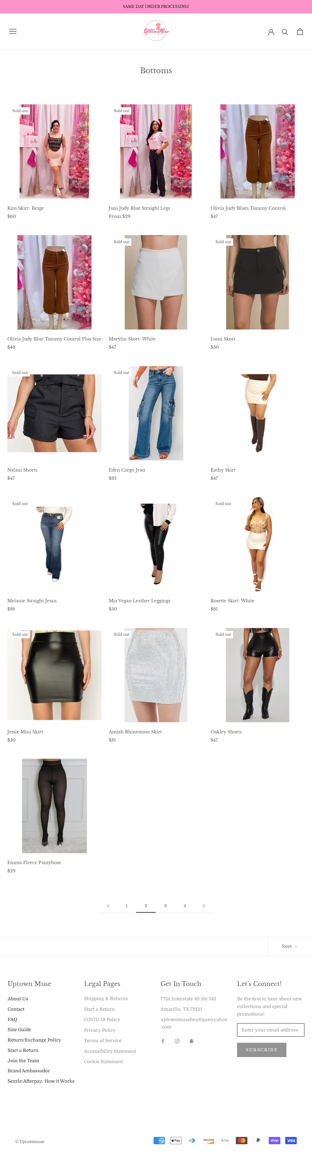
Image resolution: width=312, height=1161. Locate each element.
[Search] (285, 31)
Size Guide (19, 1029)
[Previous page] (107, 906)
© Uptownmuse (29, 1141)
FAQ (12, 1019)
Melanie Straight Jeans (32, 601)
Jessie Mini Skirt (25, 732)
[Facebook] (163, 1041)
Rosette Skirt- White (232, 601)
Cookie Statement (103, 1061)
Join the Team (23, 1060)
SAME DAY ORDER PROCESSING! (156, 6)
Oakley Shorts (226, 732)
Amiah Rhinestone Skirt (135, 732)
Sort (287, 946)
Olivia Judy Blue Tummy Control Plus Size (54, 339)
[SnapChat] (191, 1041)
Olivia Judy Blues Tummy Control (248, 208)
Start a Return (23, 1050)
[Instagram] (177, 1041)
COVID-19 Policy (102, 1019)
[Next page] (204, 906)
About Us (18, 999)
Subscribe (262, 1049)
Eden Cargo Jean (127, 470)
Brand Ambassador (29, 1071)
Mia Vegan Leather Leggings (139, 601)
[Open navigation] (12, 31)
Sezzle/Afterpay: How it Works (41, 1081)
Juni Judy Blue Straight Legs (139, 208)
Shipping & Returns (106, 998)
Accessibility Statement (110, 1051)
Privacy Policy (100, 1030)
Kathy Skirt (223, 470)
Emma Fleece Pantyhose (34, 862)
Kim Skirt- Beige (25, 208)
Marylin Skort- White (132, 339)
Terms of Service (103, 1040)
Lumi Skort (223, 339)
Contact (16, 1009)
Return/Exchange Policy (34, 1040)
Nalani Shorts (22, 470)
